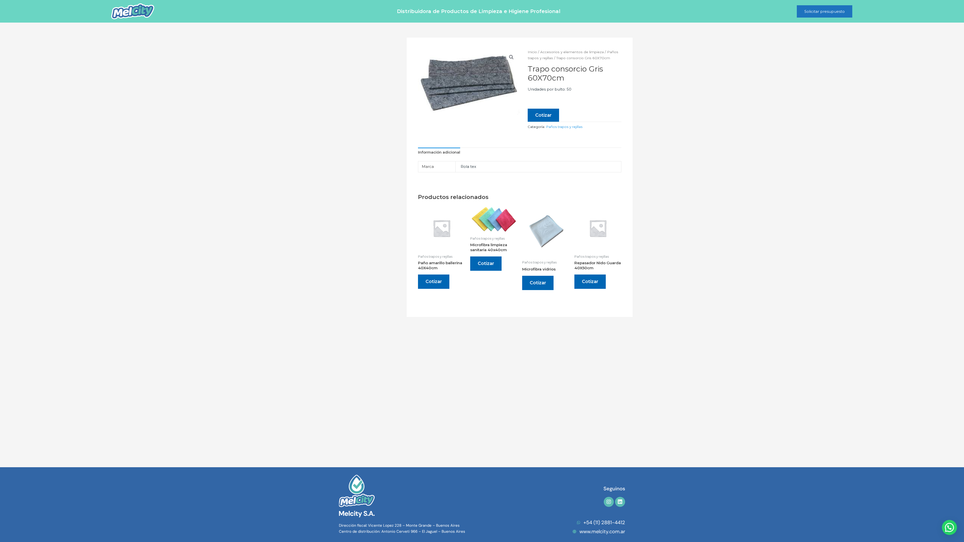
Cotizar (543, 115)
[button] (511, 57)
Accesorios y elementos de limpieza (572, 52)
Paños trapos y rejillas (564, 127)
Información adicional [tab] (439, 152)
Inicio (532, 52)
